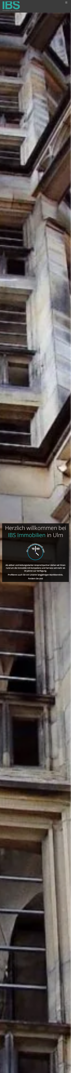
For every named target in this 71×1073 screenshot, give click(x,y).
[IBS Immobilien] (11, 6)
